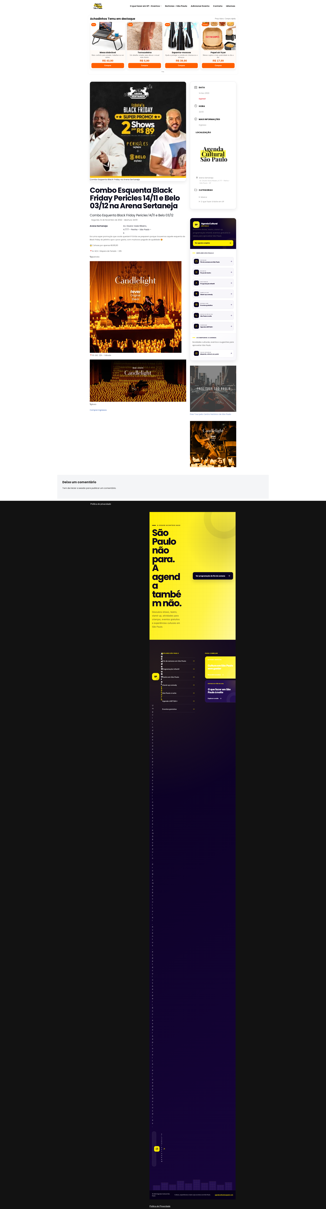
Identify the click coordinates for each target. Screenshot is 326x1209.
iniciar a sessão (78, 488)
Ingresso (202, 125)
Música (204, 197)
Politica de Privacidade (160, 1206)
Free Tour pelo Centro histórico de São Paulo (210, 414)
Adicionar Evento (200, 6)
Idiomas (230, 6)
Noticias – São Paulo (176, 6)
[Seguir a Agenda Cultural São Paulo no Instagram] (154, 1148)
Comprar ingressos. (98, 410)
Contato (217, 6)
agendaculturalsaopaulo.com (224, 1195)
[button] (160, 5)
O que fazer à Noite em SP (212, 201)
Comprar (107, 65)
